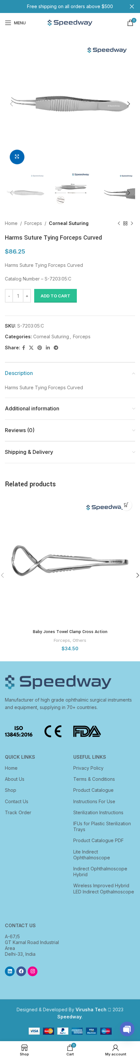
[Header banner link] (60, 6)
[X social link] (31, 347)
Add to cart (55, 295)
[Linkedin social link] (48, 347)
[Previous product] (119, 223)
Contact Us (16, 801)
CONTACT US (20, 925)
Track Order (18, 812)
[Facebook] (21, 971)
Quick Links (20, 757)
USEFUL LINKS (89, 757)
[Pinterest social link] (39, 347)
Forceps (33, 223)
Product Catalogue (93, 790)
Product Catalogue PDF (98, 840)
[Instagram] (32, 971)
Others (79, 640)
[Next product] (132, 223)
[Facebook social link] (23, 347)
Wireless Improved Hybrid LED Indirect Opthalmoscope (103, 888)
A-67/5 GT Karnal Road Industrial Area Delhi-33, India (32, 945)
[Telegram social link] (56, 347)
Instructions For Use (94, 801)
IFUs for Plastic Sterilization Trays (102, 826)
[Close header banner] (132, 6)
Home (11, 223)
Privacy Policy (88, 768)
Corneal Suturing (69, 223)
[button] (126, 505)
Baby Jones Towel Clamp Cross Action (70, 632)
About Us (14, 779)
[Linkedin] (10, 971)
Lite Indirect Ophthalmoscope (91, 854)
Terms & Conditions (94, 779)
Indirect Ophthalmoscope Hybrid (100, 871)
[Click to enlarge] (17, 157)
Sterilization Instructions (98, 812)
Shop (10, 790)
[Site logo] (70, 22)
